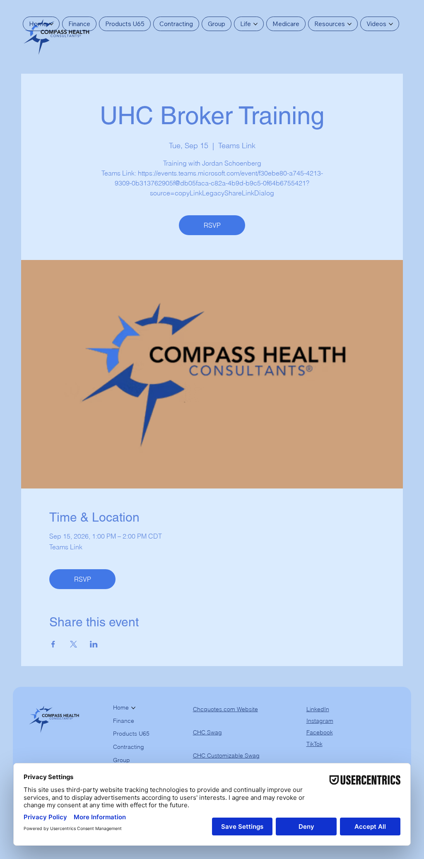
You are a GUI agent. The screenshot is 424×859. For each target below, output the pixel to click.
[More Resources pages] (349, 24)
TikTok (314, 744)
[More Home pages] (51, 24)
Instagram (319, 720)
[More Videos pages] (391, 24)
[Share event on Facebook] (53, 644)
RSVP (212, 225)
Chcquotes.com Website (225, 709)
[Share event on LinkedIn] (94, 644)
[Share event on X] (73, 644)
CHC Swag (207, 732)
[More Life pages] (255, 24)
